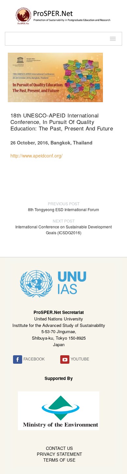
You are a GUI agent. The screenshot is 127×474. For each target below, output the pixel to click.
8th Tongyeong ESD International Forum (63, 206)
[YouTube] (64, 359)
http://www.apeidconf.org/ (36, 155)
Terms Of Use (59, 460)
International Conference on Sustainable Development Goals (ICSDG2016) (63, 226)
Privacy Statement (59, 454)
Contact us (59, 448)
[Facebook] (17, 359)
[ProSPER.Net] (63, 15)
